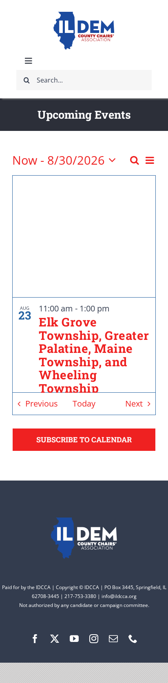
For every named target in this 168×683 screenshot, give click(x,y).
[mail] (113, 638)
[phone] (133, 638)
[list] (84, 345)
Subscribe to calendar (84, 439)
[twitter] (54, 638)
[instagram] (94, 638)
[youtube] (74, 638)
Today (84, 403)
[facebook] (35, 638)
